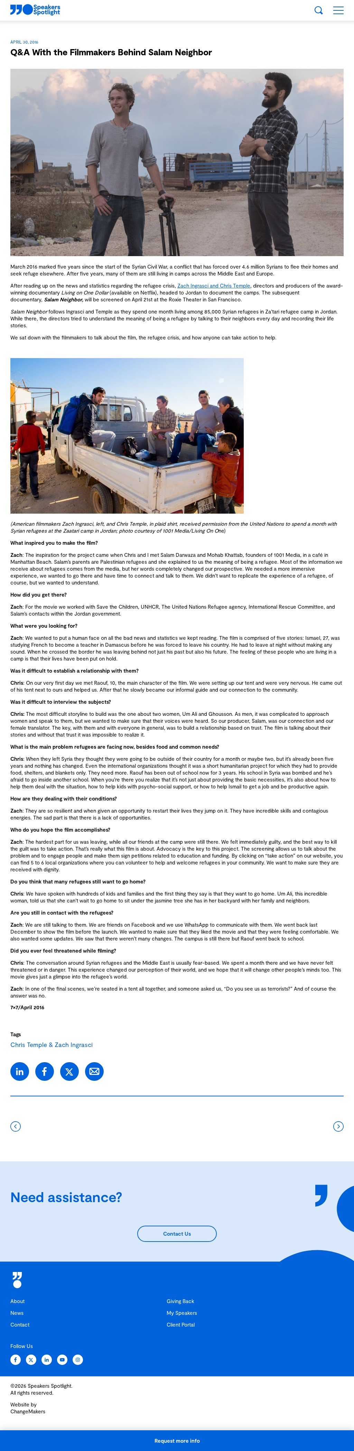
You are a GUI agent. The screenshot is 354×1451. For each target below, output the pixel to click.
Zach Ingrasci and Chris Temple (213, 285)
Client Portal (181, 1324)
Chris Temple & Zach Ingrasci (51, 1044)
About (17, 1301)
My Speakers (182, 1313)
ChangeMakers (27, 1411)
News (17, 1313)
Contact (19, 1324)
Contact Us (177, 1233)
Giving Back (180, 1301)
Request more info (177, 1441)
